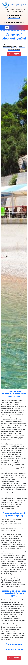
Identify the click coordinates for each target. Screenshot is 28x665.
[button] (6, 387)
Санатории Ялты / (11, 30)
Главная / (3, 30)
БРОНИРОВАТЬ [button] (14, 54)
